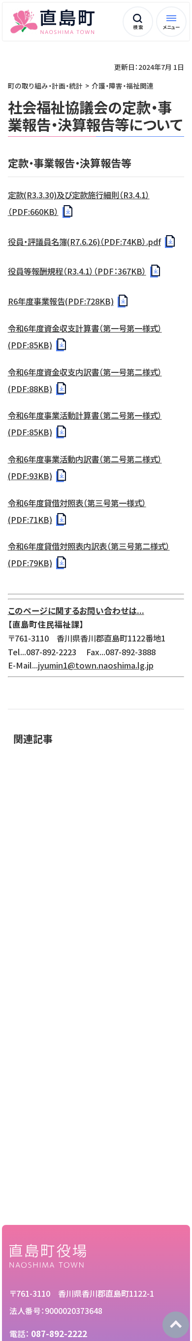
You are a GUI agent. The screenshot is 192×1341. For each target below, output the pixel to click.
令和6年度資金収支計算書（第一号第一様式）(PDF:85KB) (85, 336)
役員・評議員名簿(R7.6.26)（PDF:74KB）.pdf (84, 241)
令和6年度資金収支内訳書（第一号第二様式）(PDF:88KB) (85, 380)
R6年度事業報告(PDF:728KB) (61, 301)
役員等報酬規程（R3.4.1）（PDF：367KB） (77, 271)
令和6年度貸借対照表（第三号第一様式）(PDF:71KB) (77, 511)
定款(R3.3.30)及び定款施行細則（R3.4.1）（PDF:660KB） (79, 203)
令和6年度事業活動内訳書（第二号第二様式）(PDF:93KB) (85, 467)
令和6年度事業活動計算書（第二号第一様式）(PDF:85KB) (85, 423)
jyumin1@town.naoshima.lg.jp (96, 665)
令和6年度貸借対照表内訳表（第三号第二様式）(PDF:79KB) (89, 554)
